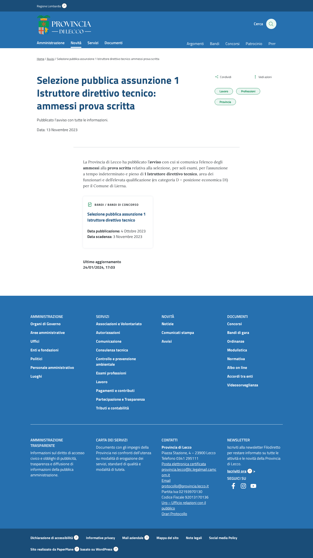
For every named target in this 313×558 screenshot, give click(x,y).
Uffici (34, 341)
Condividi (225, 77)
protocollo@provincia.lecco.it (185, 486)
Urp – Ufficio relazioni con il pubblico (184, 505)
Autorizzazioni (108, 332)
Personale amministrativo (52, 367)
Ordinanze (235, 341)
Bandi (214, 43)
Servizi (93, 43)
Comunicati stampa (178, 332)
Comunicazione (108, 341)
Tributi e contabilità (112, 408)
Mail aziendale (135, 537)
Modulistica (237, 350)
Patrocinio (254, 43)
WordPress (107, 549)
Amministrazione (51, 43)
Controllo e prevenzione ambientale (116, 361)
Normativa (236, 359)
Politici (36, 359)
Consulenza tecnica (112, 350)
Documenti (113, 43)
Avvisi (167, 341)
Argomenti (195, 43)
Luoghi (36, 376)
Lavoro (224, 91)
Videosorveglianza (242, 385)
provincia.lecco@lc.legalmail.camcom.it (189, 472)
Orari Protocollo (174, 514)
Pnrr (272, 43)
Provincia (225, 102)
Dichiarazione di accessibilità (54, 537)
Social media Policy (223, 537)
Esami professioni (111, 373)
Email (166, 480)
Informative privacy (100, 537)
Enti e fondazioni (44, 350)
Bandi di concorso (123, 204)
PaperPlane (68, 549)
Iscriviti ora (239, 471)
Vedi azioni (265, 77)
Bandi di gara (238, 332)
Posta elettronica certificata (184, 464)
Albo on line (237, 367)
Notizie (168, 324)
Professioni (248, 91)
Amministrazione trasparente (46, 442)
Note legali (194, 537)
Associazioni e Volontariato (119, 324)
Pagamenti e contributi (115, 390)
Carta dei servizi (112, 440)
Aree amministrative (47, 332)
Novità (76, 43)
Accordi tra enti (240, 376)
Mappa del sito (167, 537)
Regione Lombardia (52, 6)
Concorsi (232, 43)
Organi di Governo (45, 324)
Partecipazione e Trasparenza (120, 399)
